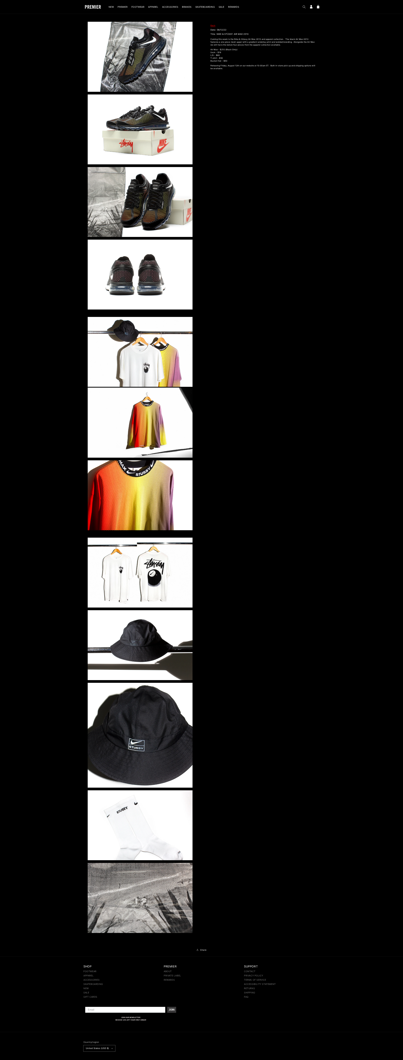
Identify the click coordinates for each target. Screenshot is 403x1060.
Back (212, 25)
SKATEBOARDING (93, 984)
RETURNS (249, 988)
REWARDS (169, 979)
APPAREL (88, 975)
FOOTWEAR (89, 971)
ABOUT (168, 971)
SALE (86, 992)
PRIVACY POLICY (253, 975)
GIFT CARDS (90, 996)
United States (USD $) (97, 1048)
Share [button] (203, 950)
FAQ (246, 996)
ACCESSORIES (91, 979)
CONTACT (249, 971)
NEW (86, 988)
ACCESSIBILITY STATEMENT (260, 984)
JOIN (172, 1009)
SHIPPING (249, 992)
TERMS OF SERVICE (255, 979)
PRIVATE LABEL (172, 975)
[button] (304, 6)
